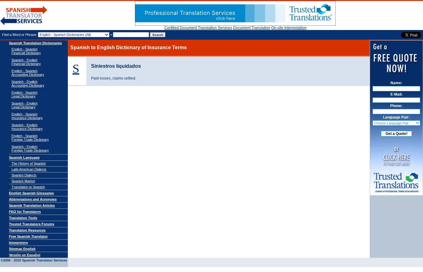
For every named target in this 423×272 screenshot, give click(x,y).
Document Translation (251, 28)
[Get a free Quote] (235, 24)
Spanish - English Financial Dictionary (26, 62)
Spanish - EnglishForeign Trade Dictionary (30, 148)
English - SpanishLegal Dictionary (24, 94)
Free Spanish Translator (28, 236)
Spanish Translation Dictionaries (35, 43)
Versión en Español (24, 255)
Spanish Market (23, 181)
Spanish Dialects (24, 175)
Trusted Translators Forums (31, 224)
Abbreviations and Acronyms (33, 199)
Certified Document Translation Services (198, 28)
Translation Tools (23, 218)
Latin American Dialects (28, 169)
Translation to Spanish (28, 187)
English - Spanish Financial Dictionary (26, 51)
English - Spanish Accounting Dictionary (27, 72)
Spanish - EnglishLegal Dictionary (24, 105)
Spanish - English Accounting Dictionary (27, 83)
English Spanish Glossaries (31, 193)
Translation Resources (27, 230)
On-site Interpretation (289, 28)
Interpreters (18, 242)
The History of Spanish (28, 163)
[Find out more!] (396, 192)
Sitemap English (22, 249)
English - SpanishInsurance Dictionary (27, 116)
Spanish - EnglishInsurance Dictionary (27, 127)
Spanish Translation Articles (32, 205)
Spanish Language (24, 157)
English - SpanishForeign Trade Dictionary (30, 137)
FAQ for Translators (25, 212)
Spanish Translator (24, 16)
